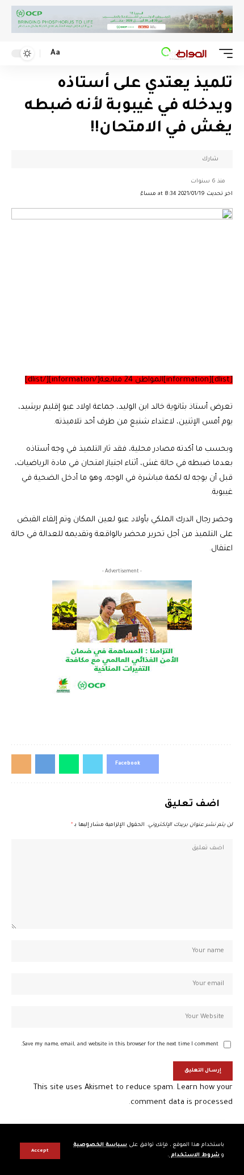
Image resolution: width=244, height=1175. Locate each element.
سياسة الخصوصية (100, 1145)
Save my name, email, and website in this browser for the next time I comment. (119, 1044)
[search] (72, 54)
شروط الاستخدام (194, 1155)
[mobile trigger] (223, 53)
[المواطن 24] (183, 53)
